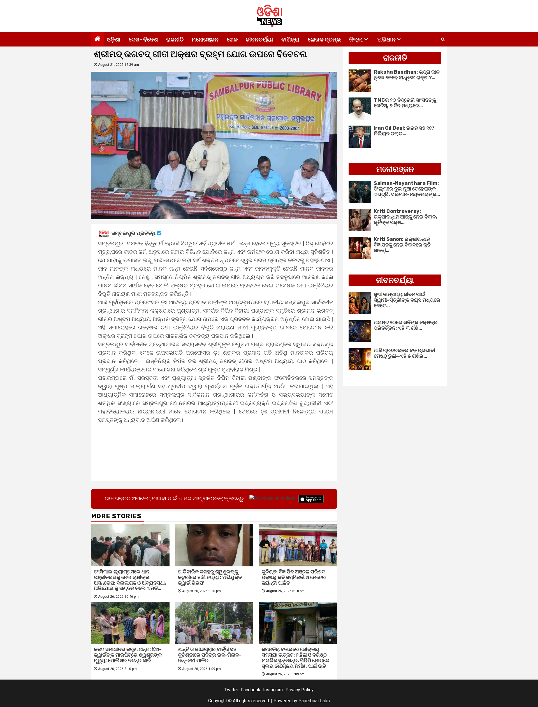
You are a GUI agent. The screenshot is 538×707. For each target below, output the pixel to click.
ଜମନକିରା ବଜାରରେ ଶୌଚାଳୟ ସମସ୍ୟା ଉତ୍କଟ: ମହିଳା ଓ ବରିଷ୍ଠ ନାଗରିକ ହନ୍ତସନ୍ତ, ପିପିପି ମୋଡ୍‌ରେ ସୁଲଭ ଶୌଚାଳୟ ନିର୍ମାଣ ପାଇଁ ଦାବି (296, 657)
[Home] (97, 39)
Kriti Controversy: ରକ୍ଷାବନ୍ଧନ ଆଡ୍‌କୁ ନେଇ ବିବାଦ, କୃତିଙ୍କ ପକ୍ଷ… (405, 216)
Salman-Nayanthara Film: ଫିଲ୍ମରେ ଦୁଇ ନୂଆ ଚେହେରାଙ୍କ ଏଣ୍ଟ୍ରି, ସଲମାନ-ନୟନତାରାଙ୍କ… (407, 188)
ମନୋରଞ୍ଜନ (205, 39)
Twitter (231, 689)
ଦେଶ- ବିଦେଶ (143, 39)
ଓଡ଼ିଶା (113, 39)
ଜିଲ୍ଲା (356, 39)
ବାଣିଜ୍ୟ (290, 39)
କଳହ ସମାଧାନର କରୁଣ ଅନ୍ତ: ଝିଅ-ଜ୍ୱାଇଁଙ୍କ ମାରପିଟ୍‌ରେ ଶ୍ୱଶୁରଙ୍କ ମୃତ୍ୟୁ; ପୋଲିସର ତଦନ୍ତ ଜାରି (128, 655)
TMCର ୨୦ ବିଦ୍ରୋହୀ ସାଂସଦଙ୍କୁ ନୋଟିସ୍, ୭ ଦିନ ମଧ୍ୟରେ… (405, 103)
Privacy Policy (300, 689)
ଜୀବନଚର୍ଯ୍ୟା (259, 39)
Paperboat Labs (314, 700)
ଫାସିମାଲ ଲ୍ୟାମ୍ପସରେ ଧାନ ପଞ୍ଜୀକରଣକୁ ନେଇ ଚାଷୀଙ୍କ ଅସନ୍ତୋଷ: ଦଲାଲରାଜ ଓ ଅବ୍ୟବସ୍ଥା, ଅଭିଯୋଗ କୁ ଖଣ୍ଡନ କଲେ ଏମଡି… (130, 580)
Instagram (273, 689)
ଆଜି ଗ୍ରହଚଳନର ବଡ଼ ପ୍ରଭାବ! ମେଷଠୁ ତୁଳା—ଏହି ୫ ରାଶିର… (404, 353)
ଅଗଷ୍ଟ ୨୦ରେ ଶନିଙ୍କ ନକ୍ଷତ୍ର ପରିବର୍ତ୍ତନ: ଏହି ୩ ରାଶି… (406, 325)
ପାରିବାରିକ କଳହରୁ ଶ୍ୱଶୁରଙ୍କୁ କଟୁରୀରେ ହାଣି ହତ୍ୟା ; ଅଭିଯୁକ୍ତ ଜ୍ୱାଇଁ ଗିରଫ (210, 577)
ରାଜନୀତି (175, 39)
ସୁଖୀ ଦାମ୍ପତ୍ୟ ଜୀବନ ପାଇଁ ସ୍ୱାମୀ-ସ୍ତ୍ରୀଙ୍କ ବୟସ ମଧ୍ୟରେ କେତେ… (407, 300)
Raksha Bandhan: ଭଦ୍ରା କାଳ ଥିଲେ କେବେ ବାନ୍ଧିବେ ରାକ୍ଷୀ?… (407, 75)
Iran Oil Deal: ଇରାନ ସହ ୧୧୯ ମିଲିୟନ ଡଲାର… (404, 131)
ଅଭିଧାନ (386, 39)
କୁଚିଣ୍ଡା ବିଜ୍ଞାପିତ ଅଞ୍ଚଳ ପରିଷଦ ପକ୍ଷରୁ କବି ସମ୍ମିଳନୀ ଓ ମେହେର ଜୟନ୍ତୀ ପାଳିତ (294, 577)
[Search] (442, 39)
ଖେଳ (232, 39)
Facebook (250, 689)
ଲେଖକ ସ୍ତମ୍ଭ (324, 39)
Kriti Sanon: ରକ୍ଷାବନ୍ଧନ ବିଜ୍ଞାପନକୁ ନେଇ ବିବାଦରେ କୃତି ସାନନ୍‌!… (402, 245)
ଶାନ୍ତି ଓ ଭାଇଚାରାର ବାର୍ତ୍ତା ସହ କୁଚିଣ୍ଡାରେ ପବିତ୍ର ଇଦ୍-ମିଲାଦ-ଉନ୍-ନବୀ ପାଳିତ (209, 655)
